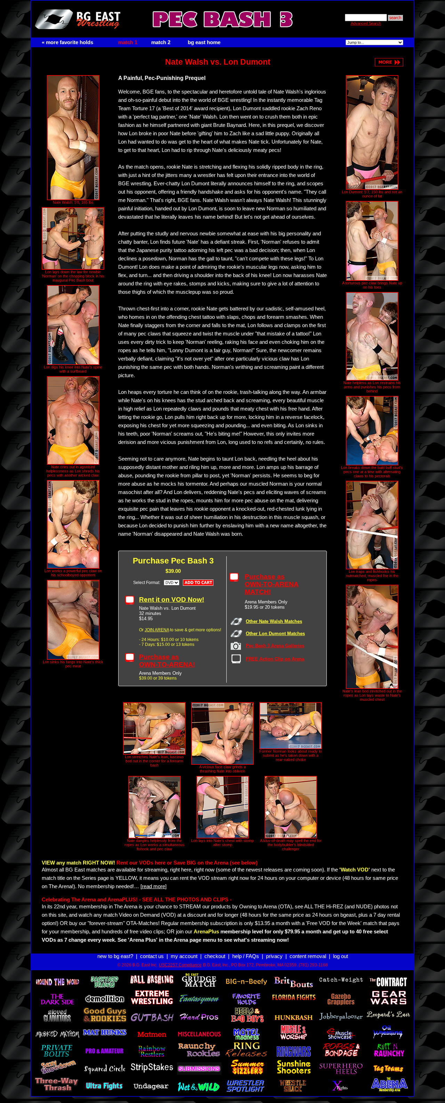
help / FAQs (245, 956)
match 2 (160, 42)
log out (340, 956)
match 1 (127, 42)
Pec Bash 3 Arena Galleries (275, 645)
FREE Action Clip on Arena (275, 659)
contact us (152, 956)
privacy (274, 956)
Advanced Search (366, 23)
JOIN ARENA (157, 629)
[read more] (153, 886)
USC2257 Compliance (180, 965)
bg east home (204, 42)
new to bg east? (115, 956)
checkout (214, 956)
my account (184, 956)
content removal (308, 956)
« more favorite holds (67, 42)
